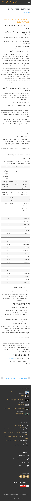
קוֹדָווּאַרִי (22, 395)
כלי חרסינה (21, 404)
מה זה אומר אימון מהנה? (17, 392)
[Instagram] (24, 476)
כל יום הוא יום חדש (11, 358)
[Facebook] (27, 476)
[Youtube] (20, 476)
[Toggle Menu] (29, 2)
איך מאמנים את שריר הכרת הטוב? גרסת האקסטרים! (14, 409)
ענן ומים (22, 427)
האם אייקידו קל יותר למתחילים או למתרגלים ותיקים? (15, 400)
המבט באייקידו (20, 413)
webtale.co (21, 498)
